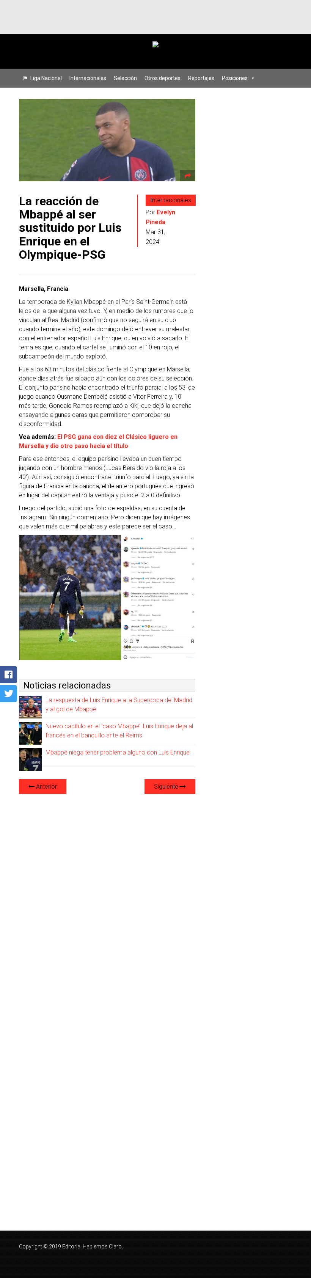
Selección (125, 78)
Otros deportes (163, 78)
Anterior (46, 786)
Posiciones (235, 78)
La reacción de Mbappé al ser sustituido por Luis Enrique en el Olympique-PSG (70, 228)
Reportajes (201, 78)
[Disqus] (107, 895)
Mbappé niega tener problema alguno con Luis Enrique (118, 752)
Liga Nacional (46, 78)
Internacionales (87, 78)
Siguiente (167, 786)
